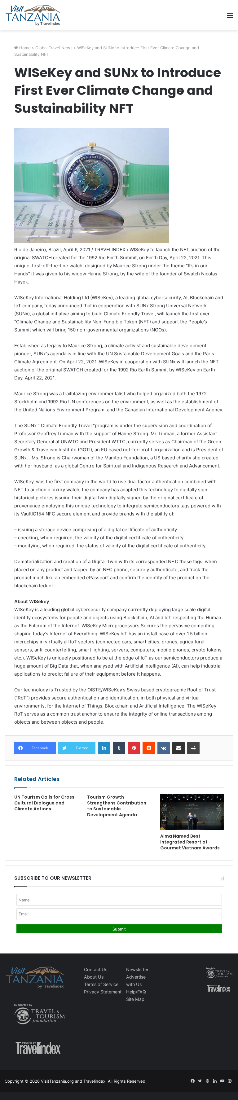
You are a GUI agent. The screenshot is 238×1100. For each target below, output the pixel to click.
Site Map (135, 999)
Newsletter (137, 969)
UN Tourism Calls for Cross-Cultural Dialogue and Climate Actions (45, 803)
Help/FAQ (136, 991)
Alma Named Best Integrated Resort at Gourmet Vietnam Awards (190, 842)
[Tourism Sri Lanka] (33, 15)
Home (24, 47)
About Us (94, 976)
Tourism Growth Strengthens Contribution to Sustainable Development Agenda (116, 806)
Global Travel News (54, 47)
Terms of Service (101, 984)
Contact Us (95, 969)
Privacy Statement (102, 991)
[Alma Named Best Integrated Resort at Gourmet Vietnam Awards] (192, 812)
